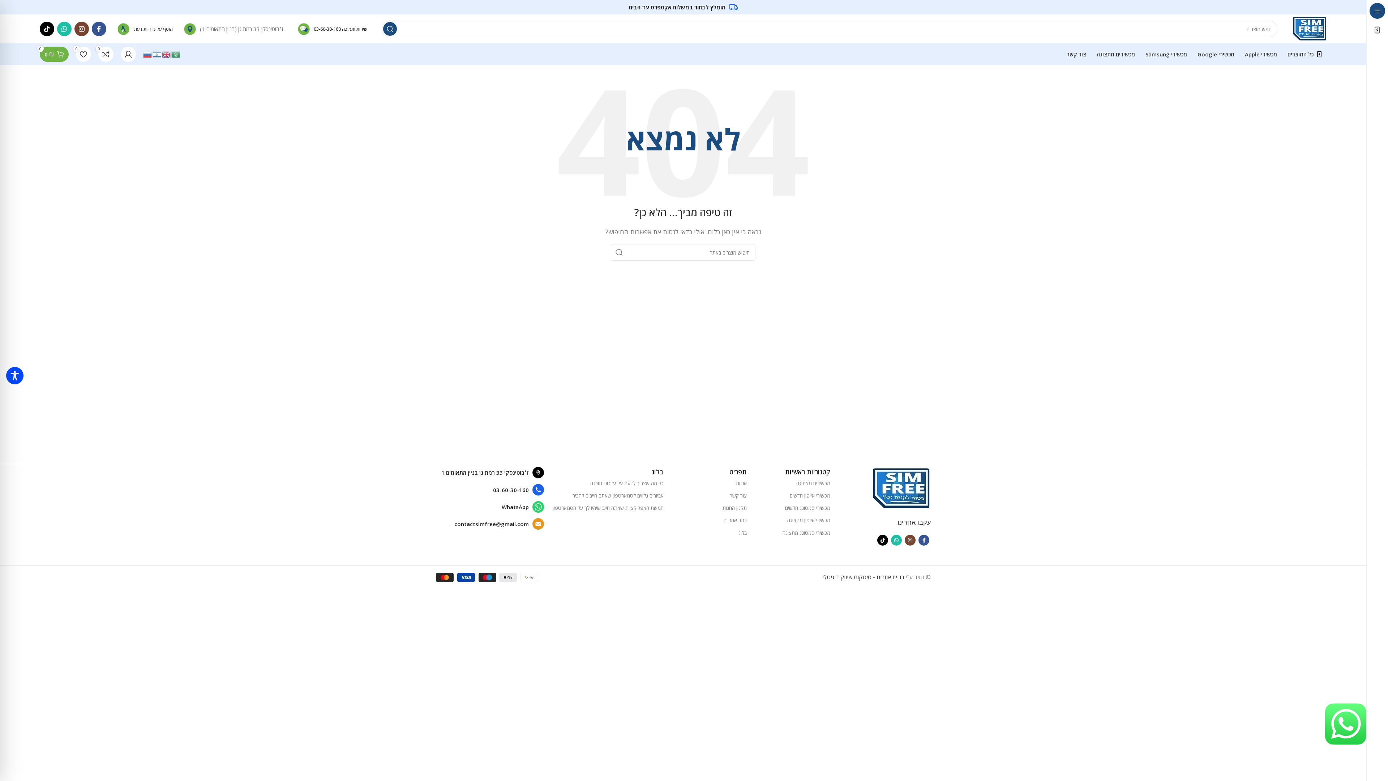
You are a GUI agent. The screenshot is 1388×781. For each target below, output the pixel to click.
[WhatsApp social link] (64, 29)
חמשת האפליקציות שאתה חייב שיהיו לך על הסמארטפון (608, 507)
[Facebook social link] (99, 29)
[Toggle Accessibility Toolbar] (14, 375)
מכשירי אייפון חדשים (810, 495)
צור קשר (738, 495)
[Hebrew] (157, 54)
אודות (741, 483)
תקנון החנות (735, 507)
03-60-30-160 (327, 29)
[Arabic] (176, 54)
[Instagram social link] (81, 29)
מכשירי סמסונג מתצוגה (806, 532)
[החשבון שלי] (128, 54)
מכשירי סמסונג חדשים (807, 507)
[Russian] (148, 54)
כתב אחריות (735, 520)
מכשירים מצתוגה (813, 483)
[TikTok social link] (47, 29)
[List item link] (490, 490)
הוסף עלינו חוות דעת (153, 29)
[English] (166, 54)
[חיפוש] (390, 29)
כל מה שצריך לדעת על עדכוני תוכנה (627, 483)
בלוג (742, 532)
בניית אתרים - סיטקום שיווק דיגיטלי (863, 577)
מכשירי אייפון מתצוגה (808, 520)
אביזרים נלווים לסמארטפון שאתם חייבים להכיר (618, 495)
